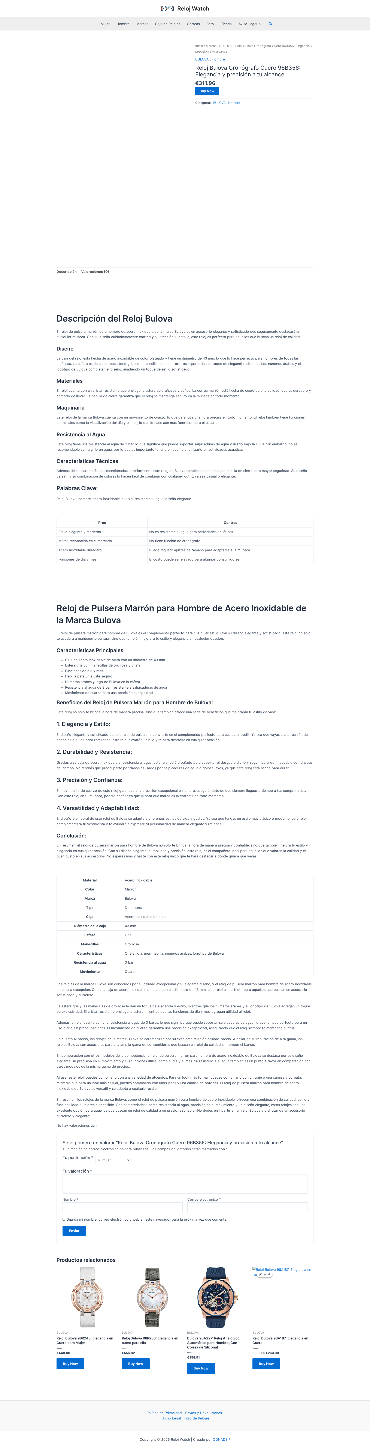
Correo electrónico (204, 1199)
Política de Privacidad (164, 1413)
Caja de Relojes (167, 24)
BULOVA (226, 46)
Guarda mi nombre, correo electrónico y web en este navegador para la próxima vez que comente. (146, 1219)
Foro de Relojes (196, 1418)
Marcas (142, 24)
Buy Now (207, 91)
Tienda (226, 24)
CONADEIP (222, 1439)
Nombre (70, 1199)
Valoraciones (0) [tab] (95, 271)
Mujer (105, 24)
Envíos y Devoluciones (203, 1413)
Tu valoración (77, 1171)
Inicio (199, 46)
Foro (210, 24)
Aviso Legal (248, 24)
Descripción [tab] (67, 271)
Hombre (123, 24)
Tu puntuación (78, 1157)
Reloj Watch (193, 8)
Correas (193, 24)
